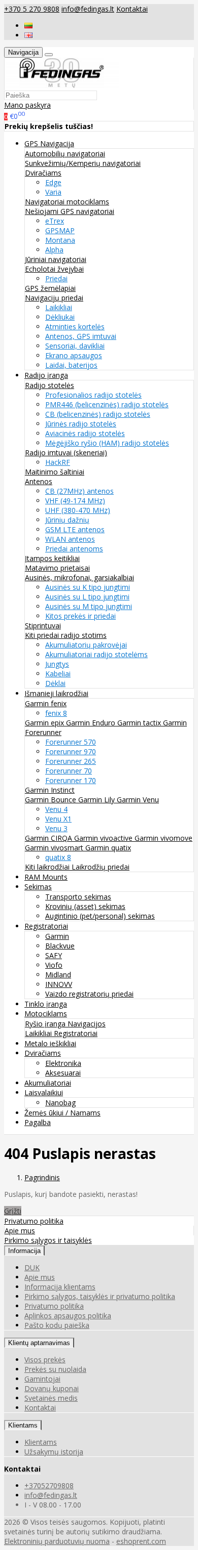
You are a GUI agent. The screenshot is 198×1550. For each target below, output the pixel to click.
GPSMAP (60, 230)
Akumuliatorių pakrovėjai (86, 645)
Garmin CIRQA (49, 838)
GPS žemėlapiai (50, 288)
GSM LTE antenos (75, 529)
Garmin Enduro (91, 722)
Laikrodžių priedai (100, 867)
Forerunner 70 (68, 771)
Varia (53, 192)
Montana (60, 240)
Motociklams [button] (45, 1013)
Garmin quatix (108, 847)
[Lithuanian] (28, 25)
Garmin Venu (138, 799)
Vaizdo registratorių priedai (89, 994)
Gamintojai (42, 1379)
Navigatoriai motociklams (67, 201)
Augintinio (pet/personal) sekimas (100, 916)
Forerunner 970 (70, 751)
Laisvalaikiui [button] (43, 1092)
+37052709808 (49, 1485)
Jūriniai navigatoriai (55, 259)
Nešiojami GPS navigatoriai (69, 211)
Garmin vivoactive (104, 838)
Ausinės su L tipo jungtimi (87, 596)
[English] (28, 35)
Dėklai (55, 683)
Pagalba (37, 1122)
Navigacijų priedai (54, 298)
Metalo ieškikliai (50, 1043)
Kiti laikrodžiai (48, 867)
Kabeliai (58, 673)
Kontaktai (132, 9)
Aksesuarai (63, 1073)
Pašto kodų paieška (56, 1325)
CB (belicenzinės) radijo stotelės (97, 414)
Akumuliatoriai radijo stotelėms (96, 654)
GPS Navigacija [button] (49, 143)
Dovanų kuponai (51, 1388)
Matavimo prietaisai (57, 568)
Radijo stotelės (49, 385)
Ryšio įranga (46, 1023)
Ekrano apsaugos (73, 355)
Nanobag (60, 1102)
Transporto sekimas (78, 896)
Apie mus (20, 1230)
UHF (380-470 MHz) (77, 510)
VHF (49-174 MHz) (75, 500)
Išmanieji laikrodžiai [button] (56, 693)
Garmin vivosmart (55, 847)
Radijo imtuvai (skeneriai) (66, 452)
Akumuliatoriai (47, 1083)
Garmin (57, 936)
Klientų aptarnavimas (39, 1343)
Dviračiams (43, 173)
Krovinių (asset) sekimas (85, 906)
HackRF (57, 462)
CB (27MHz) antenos (79, 491)
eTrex (54, 221)
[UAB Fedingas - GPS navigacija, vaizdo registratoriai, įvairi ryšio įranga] (62, 85)
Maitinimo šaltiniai (54, 472)
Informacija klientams (59, 1286)
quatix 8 (58, 857)
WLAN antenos (70, 539)
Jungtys (57, 664)
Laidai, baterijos (71, 365)
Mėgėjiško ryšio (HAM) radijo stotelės (107, 443)
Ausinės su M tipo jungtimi (88, 606)
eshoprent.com (141, 1541)
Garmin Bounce (51, 799)
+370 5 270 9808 (31, 9)
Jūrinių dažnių (67, 520)
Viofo (53, 965)
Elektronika (63, 1063)
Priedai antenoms (74, 548)
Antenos (38, 481)
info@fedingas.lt (87, 9)
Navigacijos (87, 1023)
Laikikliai (58, 307)
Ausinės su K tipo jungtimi (87, 587)
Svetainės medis (51, 1398)
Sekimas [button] (38, 886)
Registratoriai (75, 1033)
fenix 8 (56, 713)
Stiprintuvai (43, 625)
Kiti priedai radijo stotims (66, 635)
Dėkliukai (60, 317)
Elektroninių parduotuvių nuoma (57, 1541)
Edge (53, 182)
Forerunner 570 (70, 742)
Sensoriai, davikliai (75, 346)
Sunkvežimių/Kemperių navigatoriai (83, 163)
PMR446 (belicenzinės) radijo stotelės (107, 404)
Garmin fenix (46, 703)
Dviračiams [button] (42, 1053)
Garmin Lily (97, 799)
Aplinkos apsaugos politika (67, 1315)
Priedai (56, 278)
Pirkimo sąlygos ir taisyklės (48, 1240)
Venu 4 (56, 809)
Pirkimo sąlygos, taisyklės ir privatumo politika (99, 1296)
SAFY (53, 955)
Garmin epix (45, 722)
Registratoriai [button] (46, 926)
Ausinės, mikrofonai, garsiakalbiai (79, 577)
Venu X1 (58, 819)
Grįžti (12, 1211)
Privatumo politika (33, 1221)
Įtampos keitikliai (52, 558)
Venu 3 (56, 828)
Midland (58, 974)
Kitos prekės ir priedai (80, 616)
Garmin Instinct (50, 790)
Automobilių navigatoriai (65, 153)
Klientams (23, 1425)
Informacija (24, 1251)
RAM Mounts (46, 877)
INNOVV (58, 984)
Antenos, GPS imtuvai (80, 336)
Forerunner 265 (70, 761)
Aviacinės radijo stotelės (85, 433)
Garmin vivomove (163, 838)
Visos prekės (44, 1359)
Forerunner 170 (70, 780)
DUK (32, 1267)
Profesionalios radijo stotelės (93, 395)
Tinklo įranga (45, 1004)
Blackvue (60, 946)
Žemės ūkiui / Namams (62, 1112)
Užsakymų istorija (53, 1451)
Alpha (54, 249)
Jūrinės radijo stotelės (80, 423)
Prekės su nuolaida (55, 1369)
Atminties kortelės (75, 326)
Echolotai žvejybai (54, 269)
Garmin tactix (140, 722)
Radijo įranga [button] (46, 375)
